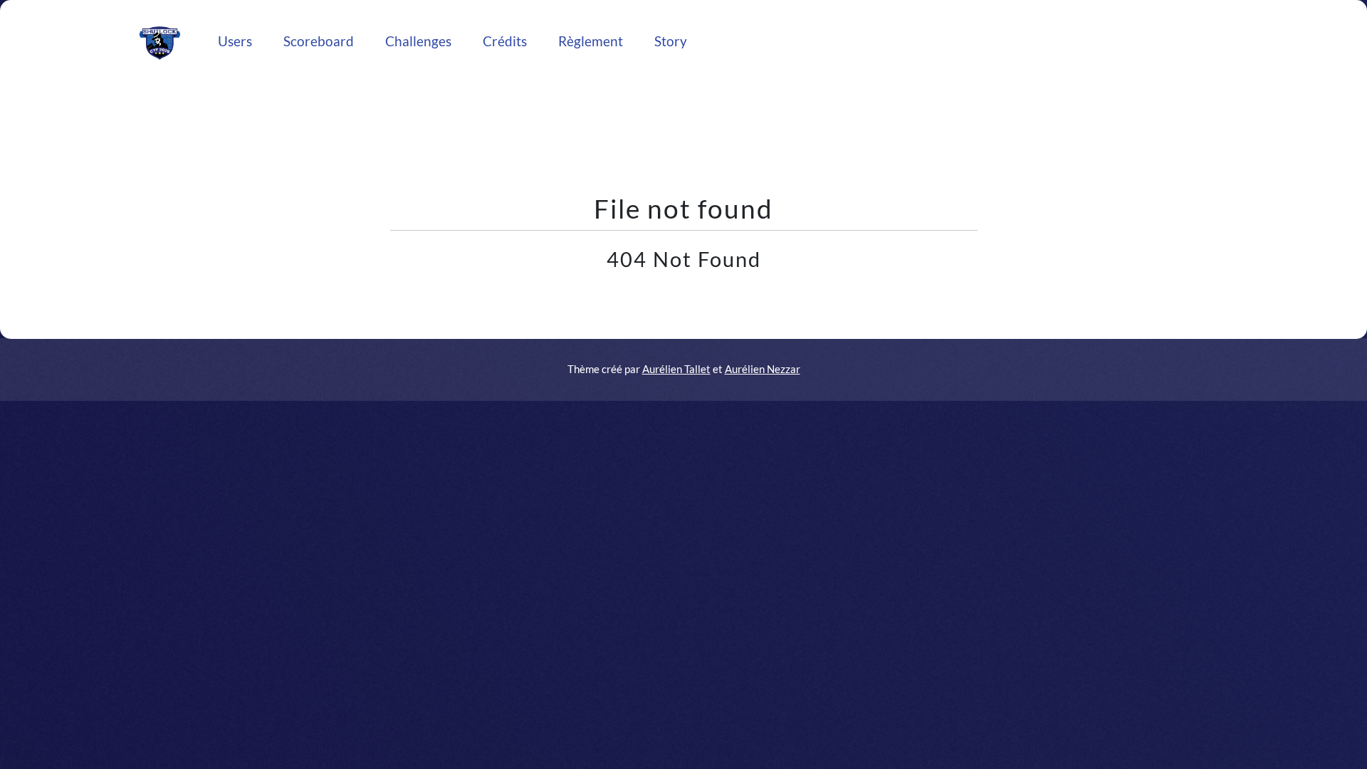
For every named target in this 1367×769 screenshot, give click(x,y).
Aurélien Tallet (676, 369)
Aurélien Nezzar (762, 369)
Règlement (590, 41)
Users (235, 41)
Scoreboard (318, 41)
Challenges (418, 41)
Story (670, 41)
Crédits (505, 41)
